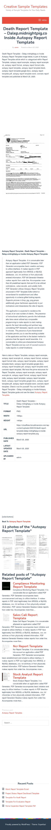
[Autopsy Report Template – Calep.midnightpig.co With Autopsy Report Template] (31, 552)
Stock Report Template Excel (17, 789)
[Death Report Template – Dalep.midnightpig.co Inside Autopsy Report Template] (43, 540)
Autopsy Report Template (19, 521)
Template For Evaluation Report (17, 801)
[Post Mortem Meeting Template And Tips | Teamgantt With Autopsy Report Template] (7, 540)
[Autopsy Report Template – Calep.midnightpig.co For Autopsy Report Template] (31, 540)
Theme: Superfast (39, 824)
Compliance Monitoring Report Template (29, 585)
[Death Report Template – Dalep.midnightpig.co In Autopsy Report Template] (31, 564)
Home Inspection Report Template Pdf (20, 806)
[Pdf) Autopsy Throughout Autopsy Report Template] (19, 564)
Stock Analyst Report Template (28, 676)
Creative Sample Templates (25, 6)
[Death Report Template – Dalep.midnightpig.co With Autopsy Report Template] (7, 564)
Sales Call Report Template (25, 616)
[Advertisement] (25, 105)
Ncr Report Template (28, 646)
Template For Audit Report (15, 797)
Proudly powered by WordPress (17, 824)
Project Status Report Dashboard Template (22, 793)
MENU (44, 20)
